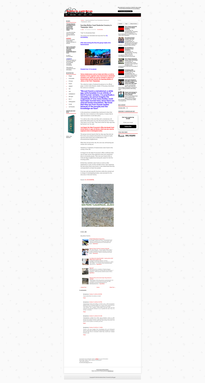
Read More (95, 243)
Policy (90, 15)
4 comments (100, 29)
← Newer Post (83, 287)
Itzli (69, 88)
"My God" (91, 268)
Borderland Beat (101, 377)
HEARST (71, 86)
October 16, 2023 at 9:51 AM (95, 316)
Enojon (70, 83)
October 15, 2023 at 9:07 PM (95, 302)
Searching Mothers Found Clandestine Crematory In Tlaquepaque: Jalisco (96, 26)
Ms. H (70, 99)
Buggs (70, 76)
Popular (120, 23)
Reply (84, 297)
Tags (126, 23)
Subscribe (128, 126)
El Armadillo (71, 78)
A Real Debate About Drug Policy (96, 238)
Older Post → (113, 287)
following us (110, 371)
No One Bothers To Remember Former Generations (129, 49)
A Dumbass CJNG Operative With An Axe (130, 70)
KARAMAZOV (72, 94)
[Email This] (81, 232)
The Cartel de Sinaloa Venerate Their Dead (130, 38)
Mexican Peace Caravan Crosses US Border (99, 248)
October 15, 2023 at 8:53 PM (95, 294)
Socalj (70, 104)
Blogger (113, 377)
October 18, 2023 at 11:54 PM (95, 327)
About (85, 15)
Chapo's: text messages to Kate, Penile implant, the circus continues (131, 93)
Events (79, 15)
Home (66, 15)
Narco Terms (73, 15)
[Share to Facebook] (86, 232)
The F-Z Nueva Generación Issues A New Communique (131, 59)
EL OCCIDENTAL (89, 180)
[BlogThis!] (83, 232)
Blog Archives (133, 23)
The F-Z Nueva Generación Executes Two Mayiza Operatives (131, 28)
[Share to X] (84, 232)
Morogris (71, 96)
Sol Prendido (72, 106)
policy (70, 67)
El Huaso (71, 81)
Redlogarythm (72, 101)
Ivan (70, 91)
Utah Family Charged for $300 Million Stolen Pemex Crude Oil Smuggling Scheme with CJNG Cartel (131, 81)
